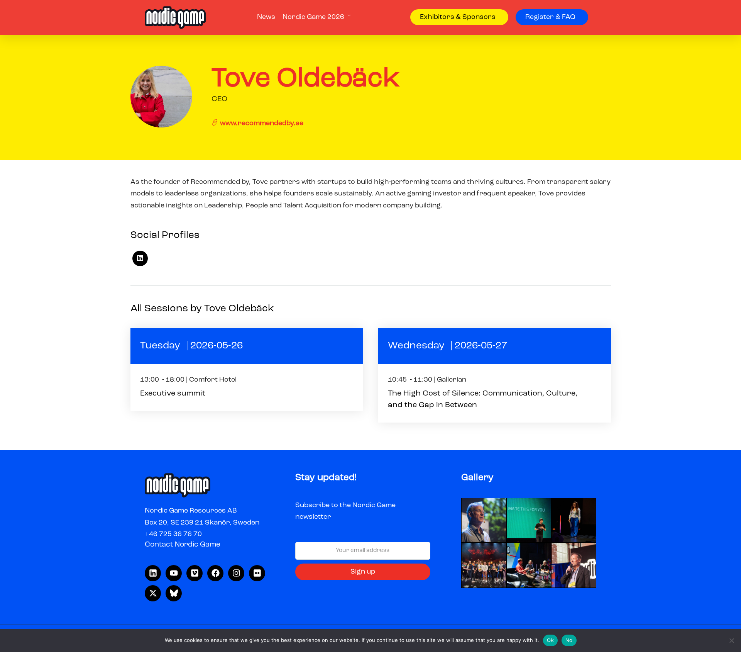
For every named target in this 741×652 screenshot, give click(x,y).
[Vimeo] (194, 573)
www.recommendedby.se (260, 123)
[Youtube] (174, 573)
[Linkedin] (153, 573)
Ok (550, 640)
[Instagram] (236, 573)
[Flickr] (257, 573)
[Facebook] (215, 573)
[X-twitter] (153, 593)
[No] (731, 640)
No (569, 640)
